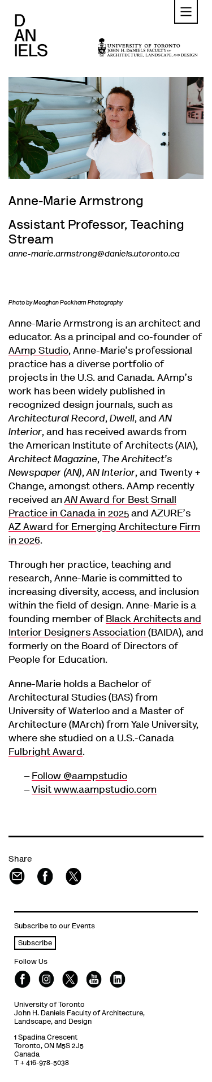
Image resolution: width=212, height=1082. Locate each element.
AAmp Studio (38, 351)
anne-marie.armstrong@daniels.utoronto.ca (94, 254)
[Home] (30, 35)
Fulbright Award (45, 753)
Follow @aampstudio (79, 777)
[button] (186, 12)
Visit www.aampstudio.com (94, 790)
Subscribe (35, 944)
